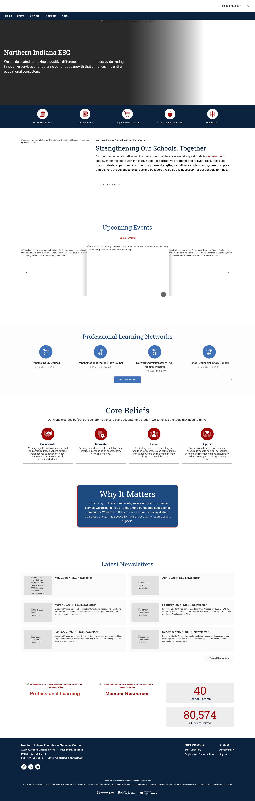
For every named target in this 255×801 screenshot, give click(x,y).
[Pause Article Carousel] (163, 295)
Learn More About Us (110, 184)
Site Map (224, 744)
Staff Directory (193, 749)
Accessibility (226, 749)
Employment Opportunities (199, 754)
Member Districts (194, 744)
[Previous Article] (26, 272)
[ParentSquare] (105, 793)
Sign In (223, 754)
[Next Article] (228, 272)
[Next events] (231, 379)
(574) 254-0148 (35, 757)
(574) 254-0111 (38, 753)
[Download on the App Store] (149, 793)
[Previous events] (24, 379)
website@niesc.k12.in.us (69, 757)
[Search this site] (248, 6)
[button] (232, 5)
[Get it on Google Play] (127, 793)
